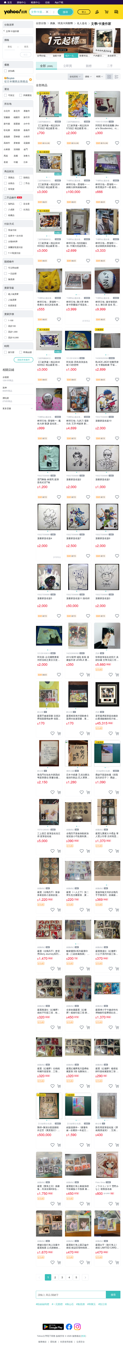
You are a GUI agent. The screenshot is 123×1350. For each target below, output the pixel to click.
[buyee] (18, 80)
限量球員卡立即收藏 (85, 55)
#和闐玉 (91, 1304)
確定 (26, 54)
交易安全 (80, 1341)
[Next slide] (60, 104)
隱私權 (53, 1341)
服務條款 (42, 1341)
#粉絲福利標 (42, 1304)
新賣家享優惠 (114, 55)
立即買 (67, 66)
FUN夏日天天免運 (100, 55)
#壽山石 (69, 1304)
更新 (83, 1335)
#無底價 (80, 1304)
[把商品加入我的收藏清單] (59, 143)
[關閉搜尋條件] (47, 12)
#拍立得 (102, 1304)
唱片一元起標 (71, 55)
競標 (89, 66)
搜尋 (113, 1294)
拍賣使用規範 (66, 1341)
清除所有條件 (23, 359)
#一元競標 (57, 1304)
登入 (84, 11)
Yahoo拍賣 (15, 12)
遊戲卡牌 (57, 55)
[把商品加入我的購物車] (88, 675)
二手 (110, 66)
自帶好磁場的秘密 (43, 55)
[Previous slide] (38, 104)
